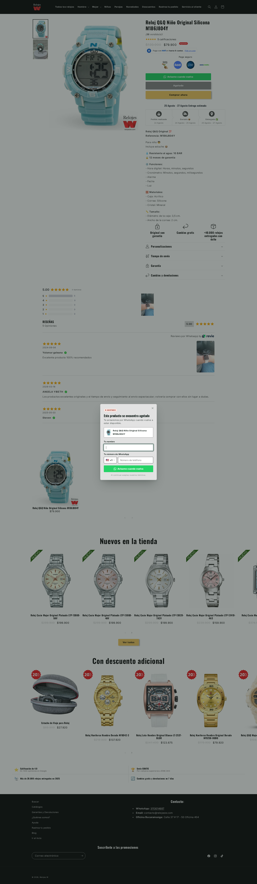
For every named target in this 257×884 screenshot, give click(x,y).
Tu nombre (109, 441)
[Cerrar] (152, 408)
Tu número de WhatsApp (116, 454)
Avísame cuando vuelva (130, 468)
